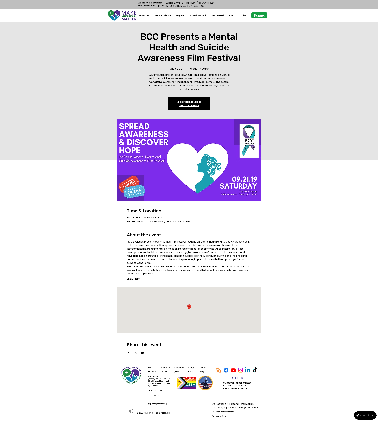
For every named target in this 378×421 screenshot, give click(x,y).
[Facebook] (226, 370)
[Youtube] (233, 370)
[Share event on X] (135, 353)
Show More (133, 278)
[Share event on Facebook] (128, 353)
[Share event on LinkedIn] (142, 353)
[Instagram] (240, 370)
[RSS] (219, 370)
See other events (189, 105)
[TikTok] (255, 370)
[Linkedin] (248, 370)
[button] (144, 15)
